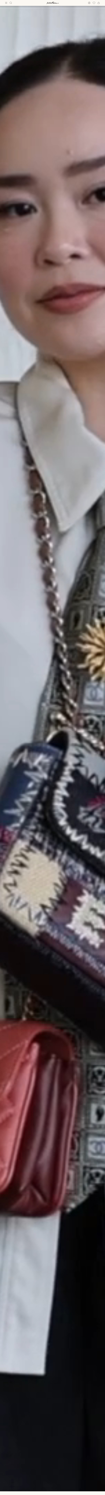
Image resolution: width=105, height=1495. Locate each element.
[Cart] (98, 3)
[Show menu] (6, 3)
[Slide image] (52, 748)
